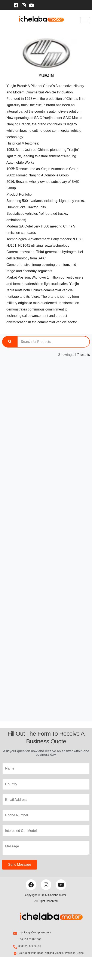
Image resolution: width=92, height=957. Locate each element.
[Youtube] (31, 5)
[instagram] (24, 5)
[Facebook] (16, 5)
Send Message (19, 864)
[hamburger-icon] (85, 20)
